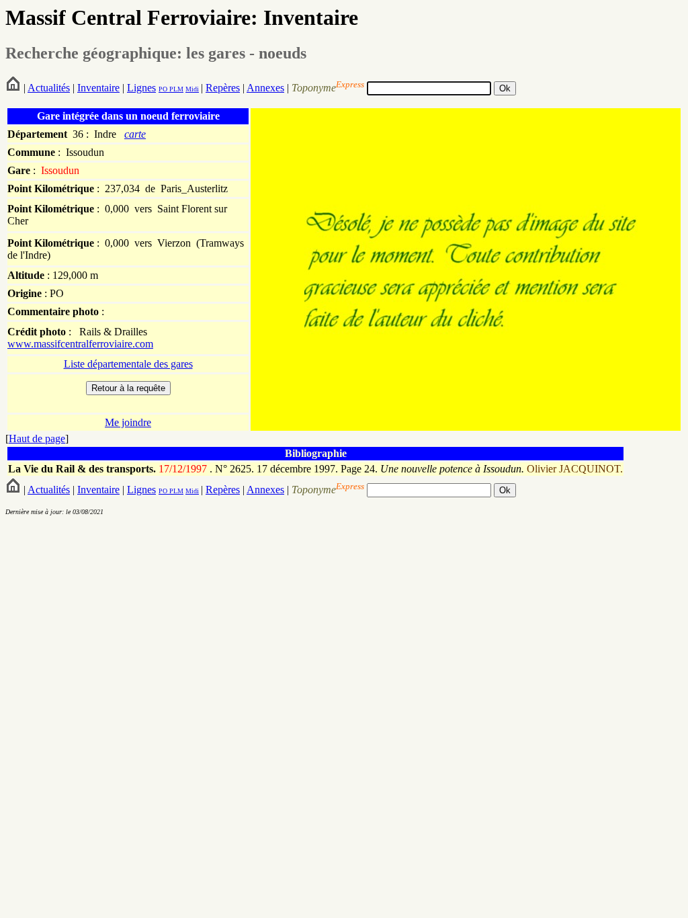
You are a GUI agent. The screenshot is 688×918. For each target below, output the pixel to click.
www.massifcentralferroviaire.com (80, 343)
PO (163, 89)
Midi (192, 89)
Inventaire (98, 87)
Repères (223, 87)
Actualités (49, 87)
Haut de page (37, 438)
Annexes (265, 87)
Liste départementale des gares (128, 364)
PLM (175, 89)
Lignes (141, 87)
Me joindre (128, 422)
